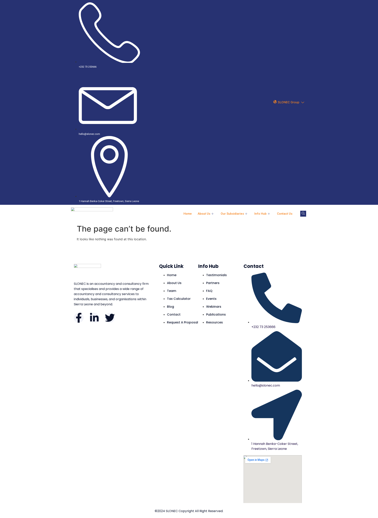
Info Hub (260, 213)
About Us (204, 213)
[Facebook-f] (79, 318)
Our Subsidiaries (232, 213)
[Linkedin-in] (94, 318)
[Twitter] (110, 318)
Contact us (284, 213)
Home (187, 213)
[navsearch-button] (303, 214)
